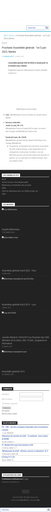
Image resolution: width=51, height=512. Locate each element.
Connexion (6, 408)
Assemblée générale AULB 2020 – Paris (19, 270)
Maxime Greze (9, 56)
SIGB (3, 194)
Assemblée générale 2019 (13, 371)
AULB (4, 179)
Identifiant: (5, 394)
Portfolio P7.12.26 (8, 457)
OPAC (4, 188)
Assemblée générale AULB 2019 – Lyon (19, 304)
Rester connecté (11, 404)
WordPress (24, 500)
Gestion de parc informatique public (15, 182)
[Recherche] (25, 23)
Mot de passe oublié (9, 414)
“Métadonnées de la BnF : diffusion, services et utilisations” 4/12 (25, 451)
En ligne (15, 479)
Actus (4, 43)
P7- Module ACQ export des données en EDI (17, 445)
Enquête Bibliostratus (11, 229)
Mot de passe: (7, 399)
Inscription (6, 411)
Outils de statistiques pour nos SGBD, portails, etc (20, 191)
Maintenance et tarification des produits (16, 185)
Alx (38, 500)
